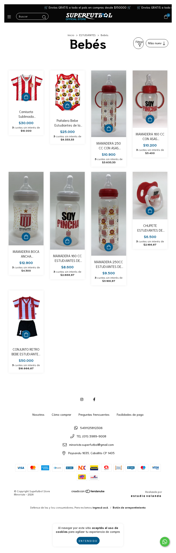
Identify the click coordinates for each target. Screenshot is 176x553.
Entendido (88, 540)
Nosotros (38, 414)
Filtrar (139, 42)
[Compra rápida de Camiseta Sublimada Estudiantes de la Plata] (26, 97)
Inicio (71, 35)
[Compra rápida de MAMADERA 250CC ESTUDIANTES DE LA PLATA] (108, 247)
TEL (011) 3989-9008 (91, 436)
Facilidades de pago (130, 414)
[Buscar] (44, 17)
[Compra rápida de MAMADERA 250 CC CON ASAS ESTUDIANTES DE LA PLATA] (108, 128)
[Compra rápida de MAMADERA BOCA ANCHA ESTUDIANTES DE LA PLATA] (26, 236)
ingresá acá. (101, 507)
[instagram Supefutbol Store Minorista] (82, 399)
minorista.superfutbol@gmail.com (91, 444)
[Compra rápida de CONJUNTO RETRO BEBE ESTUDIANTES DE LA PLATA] (26, 334)
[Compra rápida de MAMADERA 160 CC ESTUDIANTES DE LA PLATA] (67, 241)
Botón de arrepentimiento (129, 507)
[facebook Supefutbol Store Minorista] (94, 399)
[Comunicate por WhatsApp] (165, 542)
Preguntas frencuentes (94, 414)
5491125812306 (91, 428)
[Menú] (10, 16)
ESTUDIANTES (87, 35)
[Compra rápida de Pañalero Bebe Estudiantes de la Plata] (67, 105)
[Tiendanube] (88, 492)
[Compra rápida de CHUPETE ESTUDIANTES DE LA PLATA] (150, 210)
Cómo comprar (61, 414)
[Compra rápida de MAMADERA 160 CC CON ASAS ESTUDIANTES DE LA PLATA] (150, 119)
